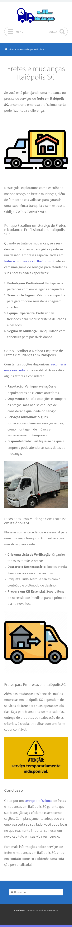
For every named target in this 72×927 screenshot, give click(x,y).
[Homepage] (36, 14)
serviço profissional (39, 801)
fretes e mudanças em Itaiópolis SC (29, 261)
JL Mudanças (19, 910)
